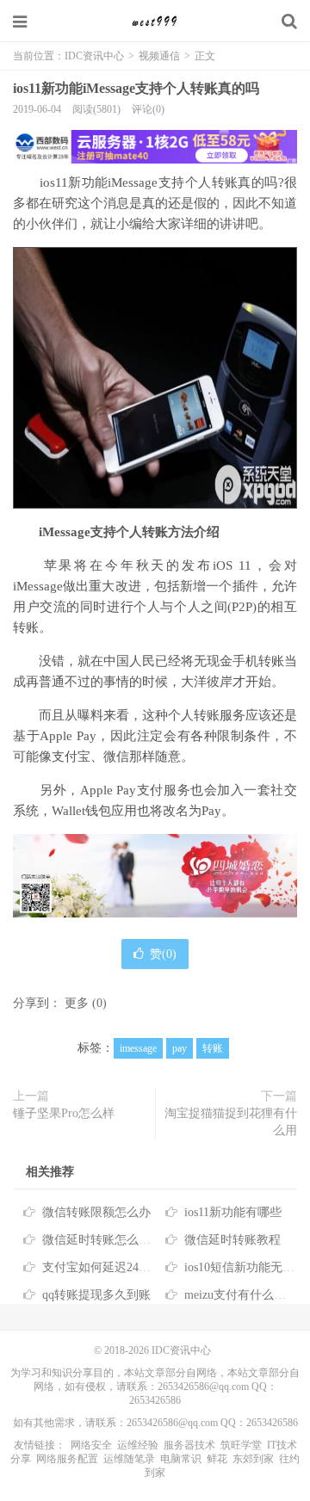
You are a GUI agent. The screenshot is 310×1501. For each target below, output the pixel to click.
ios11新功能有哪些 (233, 1212)
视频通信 (159, 56)
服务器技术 (189, 1445)
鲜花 (217, 1459)
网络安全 (91, 1445)
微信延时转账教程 (232, 1239)
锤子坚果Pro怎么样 (64, 1113)
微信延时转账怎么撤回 (102, 1239)
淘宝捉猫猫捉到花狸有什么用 (230, 1122)
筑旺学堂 (241, 1445)
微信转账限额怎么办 (96, 1212)
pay (179, 1048)
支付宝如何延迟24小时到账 (114, 1267)
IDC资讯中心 (155, 21)
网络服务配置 (67, 1459)
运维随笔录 (129, 1459)
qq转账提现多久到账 (96, 1294)
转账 (212, 1048)
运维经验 (137, 1445)
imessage (138, 1048)
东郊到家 (253, 1459)
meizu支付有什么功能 (241, 1294)
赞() (163, 954)
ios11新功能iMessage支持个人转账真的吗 (136, 88)
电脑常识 (181, 1459)
